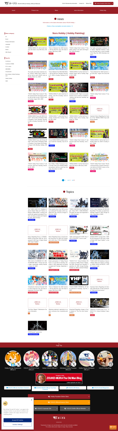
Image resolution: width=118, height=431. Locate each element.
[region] (17, 413)
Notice (6, 49)
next (68, 180)
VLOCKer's (8, 61)
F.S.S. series (8, 66)
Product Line (35, 10)
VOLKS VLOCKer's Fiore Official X (31, 368)
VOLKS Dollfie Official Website (76, 408)
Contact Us (81, 3)
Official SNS (88, 3)
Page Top (59, 345)
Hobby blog (103, 10)
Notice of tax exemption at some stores (59, 26)
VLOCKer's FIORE (9, 63)
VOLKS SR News (73, 388)
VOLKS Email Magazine (101, 388)
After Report (8, 52)
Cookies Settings (18, 424)
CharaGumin (8, 71)
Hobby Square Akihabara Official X (86, 368)
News (56, 10)
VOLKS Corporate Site (44, 408)
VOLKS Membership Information (69, 3)
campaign (7, 44)
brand (13, 10)
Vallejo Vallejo (8, 78)
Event (6, 39)
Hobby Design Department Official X (13, 368)
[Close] (32, 400)
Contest (7, 47)
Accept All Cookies (17, 420)
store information (78, 10)
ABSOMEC (8, 69)
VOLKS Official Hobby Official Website (29, 3)
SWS (6, 81)
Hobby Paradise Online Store (103, 3)
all (6, 36)
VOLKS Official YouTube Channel (18, 388)
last (73, 180)
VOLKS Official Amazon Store (60, 402)
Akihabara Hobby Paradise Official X (68, 368)
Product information (10, 41)
